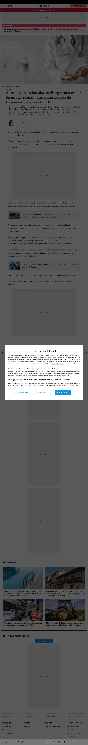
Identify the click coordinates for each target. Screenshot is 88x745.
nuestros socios (34, 355)
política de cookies (58, 364)
